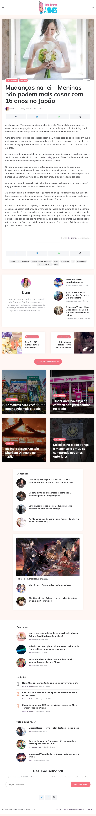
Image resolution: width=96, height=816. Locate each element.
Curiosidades (12, 80)
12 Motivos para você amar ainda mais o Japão (23, 407)
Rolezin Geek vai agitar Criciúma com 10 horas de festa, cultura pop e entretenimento (54, 647)
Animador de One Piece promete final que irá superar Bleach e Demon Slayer (51, 660)
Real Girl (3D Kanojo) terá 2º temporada (32, 345)
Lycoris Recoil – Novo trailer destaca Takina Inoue (54, 727)
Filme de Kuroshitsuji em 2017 (33, 578)
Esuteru (72, 237)
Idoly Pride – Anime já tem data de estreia (50, 585)
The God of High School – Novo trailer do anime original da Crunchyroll (53, 599)
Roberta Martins (28, 686)
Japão (56, 261)
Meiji (50, 157)
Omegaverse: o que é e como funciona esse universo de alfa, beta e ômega (50, 507)
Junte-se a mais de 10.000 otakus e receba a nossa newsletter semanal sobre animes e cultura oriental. (48, 777)
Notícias (23, 80)
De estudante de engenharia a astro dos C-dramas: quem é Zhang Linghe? (50, 494)
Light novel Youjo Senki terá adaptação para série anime (54, 755)
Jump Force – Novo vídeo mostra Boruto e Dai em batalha (77, 295)
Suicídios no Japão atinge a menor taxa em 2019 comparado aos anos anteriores (71, 450)
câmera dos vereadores (19, 261)
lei (73, 261)
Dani (15, 109)
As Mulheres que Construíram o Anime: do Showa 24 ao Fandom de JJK (54, 520)
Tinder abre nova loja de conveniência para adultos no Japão (71, 405)
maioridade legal (45, 264)
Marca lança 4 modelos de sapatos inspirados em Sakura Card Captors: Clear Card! (53, 634)
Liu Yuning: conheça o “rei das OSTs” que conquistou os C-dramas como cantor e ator (51, 481)
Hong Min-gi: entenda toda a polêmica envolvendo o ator (50, 682)
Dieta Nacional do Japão (41, 261)
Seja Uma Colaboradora (74, 809)
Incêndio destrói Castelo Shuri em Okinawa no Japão (22, 453)
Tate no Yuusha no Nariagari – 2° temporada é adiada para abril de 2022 (52, 742)
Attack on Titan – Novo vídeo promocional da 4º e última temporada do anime (78, 311)
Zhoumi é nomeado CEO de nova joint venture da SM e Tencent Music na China (49, 706)
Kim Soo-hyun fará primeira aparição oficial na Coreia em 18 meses (49, 694)
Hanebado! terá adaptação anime (74, 280)
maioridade (81, 261)
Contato (90, 809)
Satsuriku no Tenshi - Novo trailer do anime (63, 345)
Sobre (58, 809)
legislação (65, 261)
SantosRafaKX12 (35, 747)
